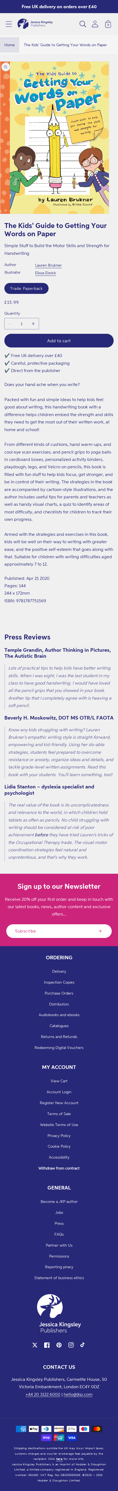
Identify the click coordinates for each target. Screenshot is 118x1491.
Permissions (59, 1256)
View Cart (59, 1080)
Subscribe (25, 930)
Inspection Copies (59, 982)
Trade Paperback (26, 288)
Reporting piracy (59, 1266)
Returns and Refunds (59, 1036)
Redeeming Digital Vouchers (59, 1047)
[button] (8, 24)
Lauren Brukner (48, 265)
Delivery (59, 971)
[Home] (35, 24)
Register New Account (59, 1102)
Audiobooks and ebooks (59, 1014)
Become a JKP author (59, 1201)
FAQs (59, 1234)
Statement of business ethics (59, 1277)
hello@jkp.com (78, 1394)
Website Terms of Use (59, 1124)
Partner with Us (59, 1245)
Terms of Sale (59, 1113)
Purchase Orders (59, 993)
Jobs (59, 1212)
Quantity (12, 313)
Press (59, 1223)
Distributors (59, 1004)
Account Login (59, 1091)
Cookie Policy (59, 1146)
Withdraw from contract (59, 1168)
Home (9, 44)
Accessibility (59, 1157)
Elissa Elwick (45, 272)
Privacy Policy (59, 1135)
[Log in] (95, 24)
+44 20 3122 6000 (43, 1394)
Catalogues (59, 1025)
